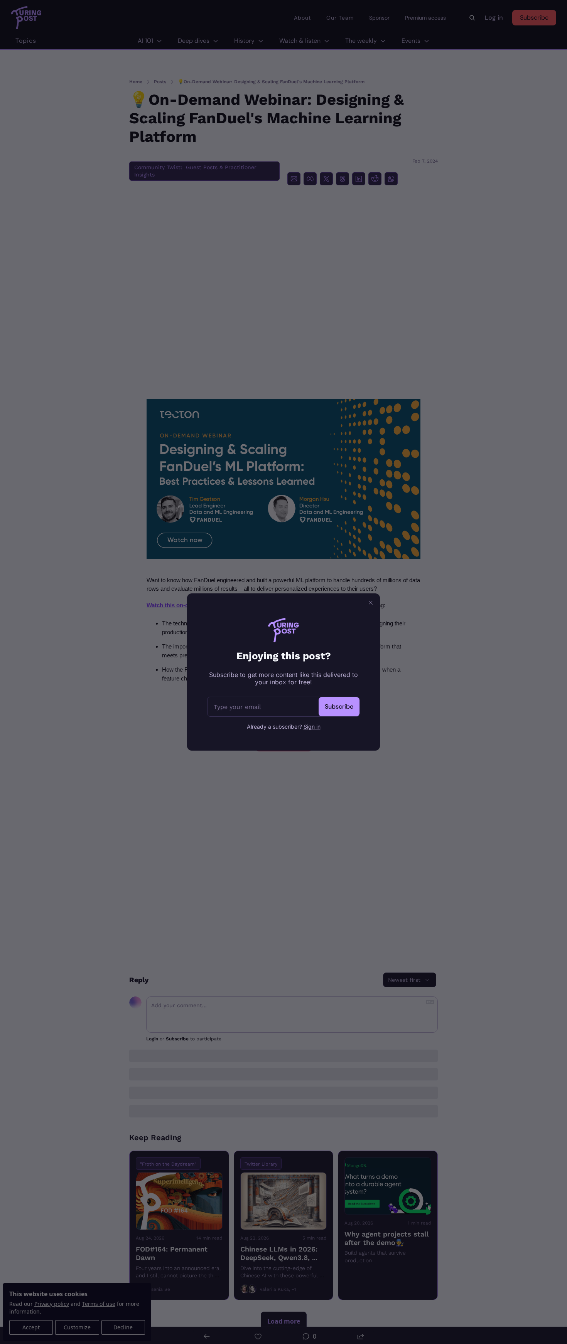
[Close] (371, 603)
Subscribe (339, 706)
